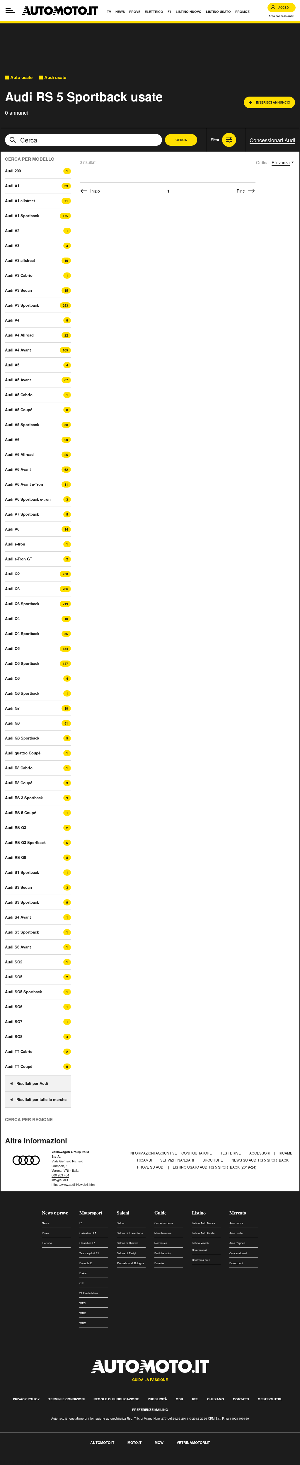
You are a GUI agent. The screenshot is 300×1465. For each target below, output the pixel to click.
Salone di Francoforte (130, 1233)
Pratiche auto (162, 1253)
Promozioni (236, 1263)
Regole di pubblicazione (116, 1399)
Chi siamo (215, 1399)
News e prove (55, 1212)
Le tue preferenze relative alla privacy (91, 1461)
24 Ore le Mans (88, 1293)
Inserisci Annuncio (273, 102)
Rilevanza (281, 162)
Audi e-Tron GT (18, 559)
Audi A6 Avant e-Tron (24, 484)
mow (159, 1442)
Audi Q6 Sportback (22, 693)
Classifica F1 (87, 1243)
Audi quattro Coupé (22, 753)
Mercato (237, 1212)
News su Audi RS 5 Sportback (260, 1159)
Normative (160, 1243)
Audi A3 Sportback (22, 305)
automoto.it (102, 1442)
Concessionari (238, 1253)
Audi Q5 (12, 648)
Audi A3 (12, 245)
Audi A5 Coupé (18, 409)
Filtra (215, 139)
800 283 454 (60, 1175)
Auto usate (21, 77)
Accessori (260, 1152)
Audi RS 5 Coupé (20, 812)
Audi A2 (12, 230)
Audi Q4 (12, 618)
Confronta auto (201, 1260)
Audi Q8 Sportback (22, 738)
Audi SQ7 (13, 1021)
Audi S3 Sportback (22, 902)
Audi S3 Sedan (18, 887)
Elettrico (47, 1243)
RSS (195, 1399)
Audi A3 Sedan (18, 290)
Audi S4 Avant (18, 917)
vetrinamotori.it (193, 1442)
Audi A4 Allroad (19, 335)
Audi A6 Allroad (19, 454)
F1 (81, 1223)
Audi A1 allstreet (20, 200)
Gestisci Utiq (270, 1399)
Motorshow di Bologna (130, 1263)
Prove (45, 1233)
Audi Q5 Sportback (22, 663)
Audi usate (55, 77)
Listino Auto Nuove (203, 1223)
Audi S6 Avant (18, 947)
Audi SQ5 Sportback (23, 991)
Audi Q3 (12, 588)
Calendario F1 (87, 1233)
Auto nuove (236, 1223)
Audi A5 (12, 365)
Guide (160, 1212)
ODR (179, 1399)
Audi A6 (12, 439)
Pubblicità (157, 1399)
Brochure (213, 1159)
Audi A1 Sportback (22, 215)
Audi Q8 (12, 723)
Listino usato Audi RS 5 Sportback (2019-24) (214, 1166)
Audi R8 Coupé (18, 782)
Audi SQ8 (13, 1036)
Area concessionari (281, 16)
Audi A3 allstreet (20, 260)
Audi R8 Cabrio (19, 768)
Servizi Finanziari (177, 1159)
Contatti (241, 1399)
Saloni (123, 1212)
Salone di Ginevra (127, 1243)
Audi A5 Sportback (22, 424)
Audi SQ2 (13, 962)
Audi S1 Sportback (22, 872)
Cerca (181, 140)
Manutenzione (162, 1233)
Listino (199, 1212)
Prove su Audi (151, 1166)
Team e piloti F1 (89, 1253)
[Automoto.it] (60, 10)
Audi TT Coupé (18, 1066)
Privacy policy (26, 1399)
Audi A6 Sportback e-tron (28, 499)
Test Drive (231, 1152)
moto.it (134, 1442)
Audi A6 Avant (18, 469)
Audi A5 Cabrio (19, 394)
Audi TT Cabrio (19, 1051)
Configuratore (197, 1152)
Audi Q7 (12, 708)
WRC (82, 1313)
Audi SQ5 (13, 976)
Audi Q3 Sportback (22, 603)
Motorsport (90, 1212)
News (45, 1223)
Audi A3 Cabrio (19, 275)
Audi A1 (12, 185)
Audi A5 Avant (18, 379)
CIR (81, 1283)
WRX (82, 1323)
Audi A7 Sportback (22, 514)
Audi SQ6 (13, 1006)
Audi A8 (12, 529)
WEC (82, 1303)
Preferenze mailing (150, 1409)
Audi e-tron (15, 544)
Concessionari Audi (272, 140)
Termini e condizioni (66, 1399)
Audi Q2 (12, 574)
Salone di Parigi (126, 1253)
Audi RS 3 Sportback (24, 797)
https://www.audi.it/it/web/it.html (73, 1184)
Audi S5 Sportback (22, 932)
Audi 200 (13, 171)
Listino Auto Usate (203, 1233)
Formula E (85, 1263)
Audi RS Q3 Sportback (25, 842)
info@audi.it (60, 1179)
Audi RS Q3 (15, 827)
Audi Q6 (12, 678)
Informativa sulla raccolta (26, 1461)
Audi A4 (12, 320)
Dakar (83, 1273)
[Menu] (10, 10)
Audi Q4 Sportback (22, 633)
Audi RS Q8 (15, 857)
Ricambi (286, 1152)
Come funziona (163, 1223)
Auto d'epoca (237, 1243)
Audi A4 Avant (18, 350)
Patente (159, 1263)
